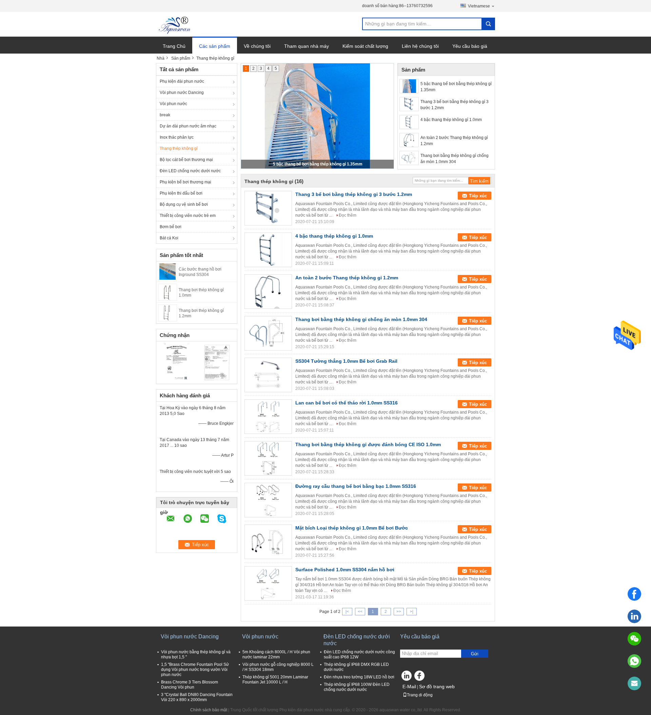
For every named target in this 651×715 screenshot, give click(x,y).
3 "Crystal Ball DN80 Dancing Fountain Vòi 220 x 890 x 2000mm (197, 697)
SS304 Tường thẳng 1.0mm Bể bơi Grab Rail (346, 361)
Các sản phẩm (214, 46)
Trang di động (420, 695)
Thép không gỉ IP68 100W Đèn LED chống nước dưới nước (357, 687)
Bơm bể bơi (170, 226)
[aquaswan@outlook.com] (634, 683)
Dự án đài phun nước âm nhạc (188, 126)
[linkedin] (634, 616)
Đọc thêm (347, 215)
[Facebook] (634, 594)
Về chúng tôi (257, 46)
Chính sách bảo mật (208, 710)
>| (411, 611)
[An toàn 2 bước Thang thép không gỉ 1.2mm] (409, 140)
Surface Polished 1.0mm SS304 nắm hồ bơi (344, 569)
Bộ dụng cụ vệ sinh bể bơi (184, 204)
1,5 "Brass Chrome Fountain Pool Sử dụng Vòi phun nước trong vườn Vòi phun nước (195, 669)
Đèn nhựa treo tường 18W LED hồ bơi (359, 677)
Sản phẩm (180, 58)
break (165, 115)
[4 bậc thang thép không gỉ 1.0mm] (409, 122)
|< (347, 611)
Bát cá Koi (169, 238)
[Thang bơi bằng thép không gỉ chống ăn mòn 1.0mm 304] (409, 158)
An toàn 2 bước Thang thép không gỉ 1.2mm (454, 140)
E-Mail (409, 686)
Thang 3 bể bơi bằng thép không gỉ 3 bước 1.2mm (454, 104)
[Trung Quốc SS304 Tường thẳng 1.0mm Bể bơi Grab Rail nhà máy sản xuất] (268, 375)
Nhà (160, 58)
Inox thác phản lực (177, 137)
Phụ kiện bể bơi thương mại (185, 182)
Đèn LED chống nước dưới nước (190, 170)
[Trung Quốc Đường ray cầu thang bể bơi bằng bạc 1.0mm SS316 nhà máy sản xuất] (268, 500)
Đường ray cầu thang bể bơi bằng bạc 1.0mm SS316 (355, 486)
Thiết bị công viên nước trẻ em (188, 215)
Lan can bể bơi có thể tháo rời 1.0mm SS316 (346, 402)
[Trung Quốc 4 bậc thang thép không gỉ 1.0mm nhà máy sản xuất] (268, 250)
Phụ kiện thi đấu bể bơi (181, 193)
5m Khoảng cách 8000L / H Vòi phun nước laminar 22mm (276, 654)
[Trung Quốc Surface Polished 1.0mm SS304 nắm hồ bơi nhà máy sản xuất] (268, 583)
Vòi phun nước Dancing (182, 92)
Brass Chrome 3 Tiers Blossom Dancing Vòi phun (189, 685)
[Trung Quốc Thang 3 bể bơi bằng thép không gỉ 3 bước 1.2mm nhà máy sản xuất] (268, 208)
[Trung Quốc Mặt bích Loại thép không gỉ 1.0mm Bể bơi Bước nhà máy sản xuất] (268, 541)
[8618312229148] (634, 661)
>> (398, 611)
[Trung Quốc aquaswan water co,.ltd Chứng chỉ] (176, 361)
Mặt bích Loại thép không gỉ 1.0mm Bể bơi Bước (351, 528)
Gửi (474, 653)
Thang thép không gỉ (179, 148)
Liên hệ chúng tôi (420, 46)
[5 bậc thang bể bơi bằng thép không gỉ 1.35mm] (409, 86)
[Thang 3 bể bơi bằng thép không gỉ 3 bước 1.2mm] (409, 104)
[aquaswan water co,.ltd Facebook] (420, 677)
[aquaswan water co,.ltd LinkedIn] (407, 677)
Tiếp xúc (478, 195)
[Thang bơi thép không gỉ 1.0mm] (168, 292)
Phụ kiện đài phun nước (182, 81)
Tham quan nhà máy (306, 46)
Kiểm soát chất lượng (365, 46)
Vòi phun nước (173, 103)
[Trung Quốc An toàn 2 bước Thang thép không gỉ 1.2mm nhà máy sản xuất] (268, 291)
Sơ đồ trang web (437, 686)
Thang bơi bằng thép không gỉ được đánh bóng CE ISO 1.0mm (368, 444)
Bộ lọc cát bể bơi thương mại (186, 159)
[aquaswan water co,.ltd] (175, 24)
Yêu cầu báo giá (469, 46)
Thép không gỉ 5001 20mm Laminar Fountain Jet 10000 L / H (275, 679)
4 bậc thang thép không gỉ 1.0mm (451, 119)
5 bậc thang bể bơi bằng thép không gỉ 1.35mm (317, 164)
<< (360, 611)
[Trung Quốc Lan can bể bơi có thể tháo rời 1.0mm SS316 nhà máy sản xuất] (268, 416)
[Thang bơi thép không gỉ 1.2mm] (167, 312)
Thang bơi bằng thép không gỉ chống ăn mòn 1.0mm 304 (454, 158)
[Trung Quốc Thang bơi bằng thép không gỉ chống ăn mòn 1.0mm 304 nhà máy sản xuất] (268, 333)
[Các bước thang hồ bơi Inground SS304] (167, 271)
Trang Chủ (174, 46)
